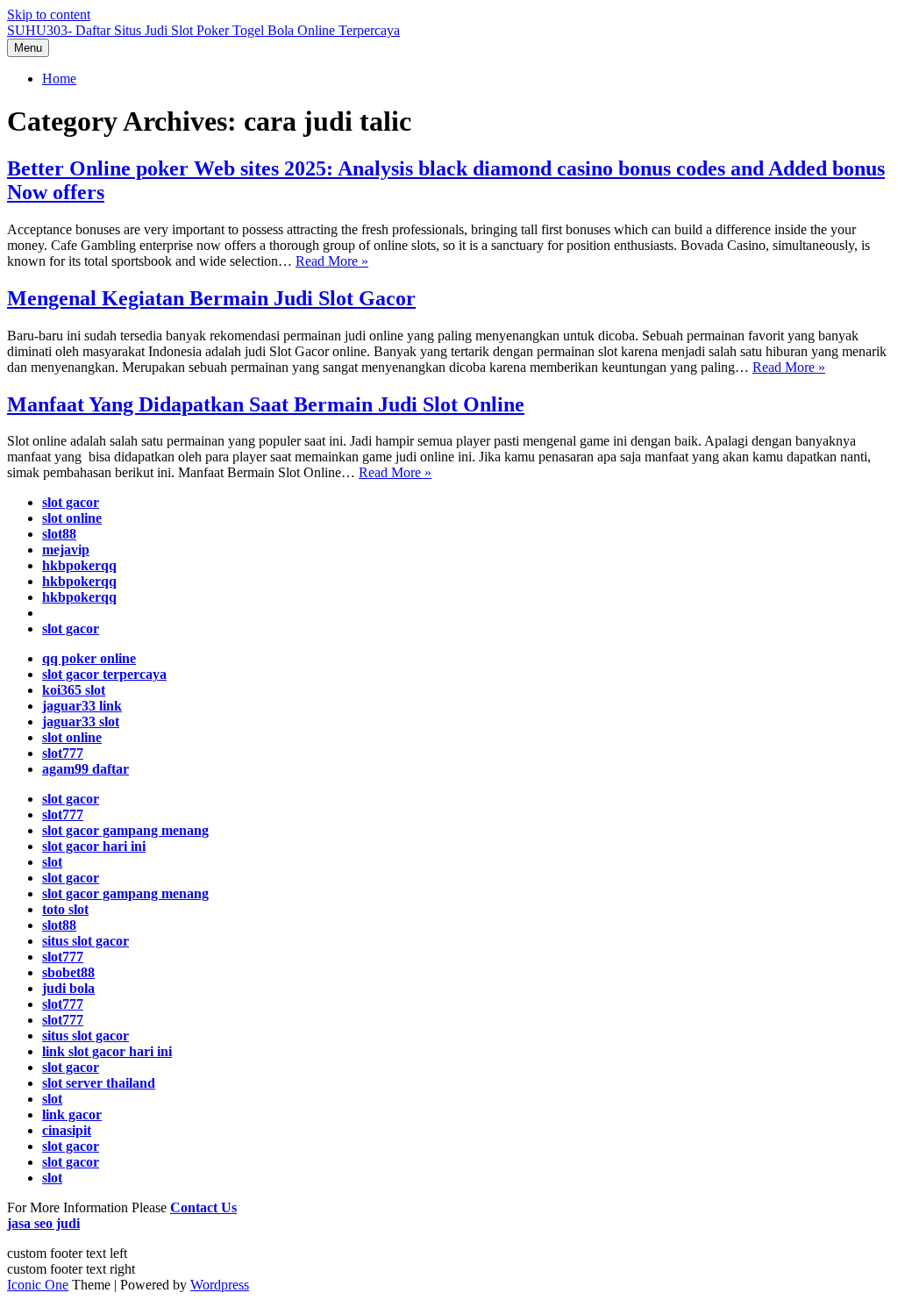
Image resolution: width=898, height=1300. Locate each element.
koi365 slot (73, 689)
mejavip (65, 549)
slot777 (62, 753)
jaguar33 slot (80, 721)
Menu (28, 47)
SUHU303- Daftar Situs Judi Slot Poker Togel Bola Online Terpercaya (203, 30)
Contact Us (203, 1207)
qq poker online (89, 658)
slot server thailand (98, 1082)
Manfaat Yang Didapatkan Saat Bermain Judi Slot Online (265, 404)
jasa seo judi (43, 1223)
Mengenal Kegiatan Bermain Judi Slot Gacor (211, 298)
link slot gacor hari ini (107, 1051)
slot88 (59, 533)
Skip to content (48, 14)
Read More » (332, 261)
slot (52, 861)
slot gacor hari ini (94, 846)
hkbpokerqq (79, 565)
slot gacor (70, 502)
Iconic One (37, 1284)
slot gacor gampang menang (125, 830)
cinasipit (66, 1130)
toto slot (65, 909)
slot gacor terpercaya (104, 674)
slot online (72, 518)
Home (59, 78)
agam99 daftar (85, 768)
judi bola (68, 988)
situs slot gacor (85, 1035)
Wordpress (219, 1284)
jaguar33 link (82, 705)
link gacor (72, 1114)
